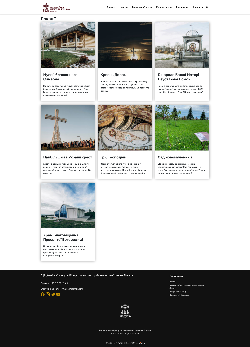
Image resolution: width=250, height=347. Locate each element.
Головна (111, 7)
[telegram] (53, 294)
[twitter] (58, 294)
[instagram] (48, 294)
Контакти (198, 7)
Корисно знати (164, 7)
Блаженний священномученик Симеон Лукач (187, 286)
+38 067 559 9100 (59, 283)
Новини (124, 7)
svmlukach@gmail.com (72, 289)
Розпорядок (182, 7)
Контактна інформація (179, 295)
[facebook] (43, 294)
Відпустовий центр (142, 7)
